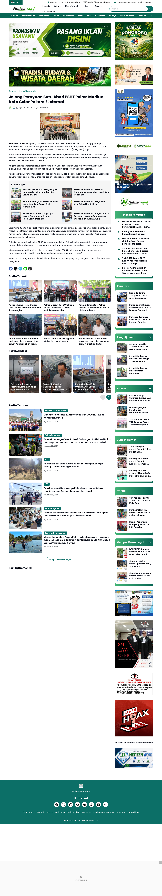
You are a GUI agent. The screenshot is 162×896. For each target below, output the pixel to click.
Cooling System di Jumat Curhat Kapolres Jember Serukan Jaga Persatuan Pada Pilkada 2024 (138, 461)
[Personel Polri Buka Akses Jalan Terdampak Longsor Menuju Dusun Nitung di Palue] (25, 469)
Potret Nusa (121, 812)
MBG (89, 15)
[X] (15, 268)
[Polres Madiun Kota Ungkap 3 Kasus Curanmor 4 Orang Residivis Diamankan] (16, 217)
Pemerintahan (28, 15)
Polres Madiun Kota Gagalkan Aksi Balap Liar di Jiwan (89, 203)
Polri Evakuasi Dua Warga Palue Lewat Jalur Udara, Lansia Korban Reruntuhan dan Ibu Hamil (73, 490)
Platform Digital (73, 812)
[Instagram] (70, 804)
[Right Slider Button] (150, 15)
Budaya (14, 15)
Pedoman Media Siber (55, 812)
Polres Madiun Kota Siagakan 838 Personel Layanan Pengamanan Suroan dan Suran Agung (91, 216)
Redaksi (40, 812)
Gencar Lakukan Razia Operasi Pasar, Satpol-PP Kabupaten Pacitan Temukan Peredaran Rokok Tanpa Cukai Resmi (140, 564)
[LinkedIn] (98, 804)
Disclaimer (87, 812)
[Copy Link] (30, 268)
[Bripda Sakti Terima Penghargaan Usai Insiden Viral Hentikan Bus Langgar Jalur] (16, 193)
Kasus (80, 15)
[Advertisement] (81, 878)
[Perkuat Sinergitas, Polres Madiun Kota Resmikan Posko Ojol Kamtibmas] (16, 205)
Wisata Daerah (127, 15)
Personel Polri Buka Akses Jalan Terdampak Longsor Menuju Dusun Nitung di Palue (74, 465)
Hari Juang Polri (52, 508)
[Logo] (81, 786)
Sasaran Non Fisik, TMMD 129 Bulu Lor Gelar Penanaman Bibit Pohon (138, 347)
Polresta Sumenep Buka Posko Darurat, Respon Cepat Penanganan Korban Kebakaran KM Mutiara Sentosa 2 (140, 320)
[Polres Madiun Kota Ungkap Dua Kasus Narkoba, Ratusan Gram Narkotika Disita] (94, 325)
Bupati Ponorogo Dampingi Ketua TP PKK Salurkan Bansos (139, 525)
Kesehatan (100, 15)
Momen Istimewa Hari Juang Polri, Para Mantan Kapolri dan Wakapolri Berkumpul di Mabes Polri (76, 514)
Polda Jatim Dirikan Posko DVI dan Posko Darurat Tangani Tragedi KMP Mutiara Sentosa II (140, 308)
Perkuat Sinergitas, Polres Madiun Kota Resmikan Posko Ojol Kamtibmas (40, 204)
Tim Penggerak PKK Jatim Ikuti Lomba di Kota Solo (139, 501)
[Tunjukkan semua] (149, 286)
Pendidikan (44, 15)
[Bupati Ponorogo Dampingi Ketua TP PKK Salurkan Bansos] (122, 526)
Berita (56, 6)
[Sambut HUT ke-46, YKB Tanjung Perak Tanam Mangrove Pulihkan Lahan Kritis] (122, 423)
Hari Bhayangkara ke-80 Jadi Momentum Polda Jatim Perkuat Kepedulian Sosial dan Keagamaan (138, 410)
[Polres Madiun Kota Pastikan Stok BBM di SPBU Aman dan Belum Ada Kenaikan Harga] (25, 325)
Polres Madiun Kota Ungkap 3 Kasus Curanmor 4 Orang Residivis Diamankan (38, 216)
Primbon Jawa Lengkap (104, 812)
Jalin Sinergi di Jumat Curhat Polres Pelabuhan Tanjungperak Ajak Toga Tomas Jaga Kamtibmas (140, 449)
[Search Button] (150, 8)
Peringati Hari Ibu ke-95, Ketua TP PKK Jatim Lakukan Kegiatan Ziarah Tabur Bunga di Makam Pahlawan (139, 513)
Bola (86, 6)
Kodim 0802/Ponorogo (55, 410)
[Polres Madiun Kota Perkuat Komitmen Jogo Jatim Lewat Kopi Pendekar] (67, 193)
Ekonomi (142, 15)
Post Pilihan (47, 11)
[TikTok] (91, 804)
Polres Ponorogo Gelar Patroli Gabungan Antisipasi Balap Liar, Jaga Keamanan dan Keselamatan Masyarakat (77, 441)
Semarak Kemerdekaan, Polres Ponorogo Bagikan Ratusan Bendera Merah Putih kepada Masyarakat (135, 251)
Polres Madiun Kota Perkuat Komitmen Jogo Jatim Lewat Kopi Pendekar (91, 192)
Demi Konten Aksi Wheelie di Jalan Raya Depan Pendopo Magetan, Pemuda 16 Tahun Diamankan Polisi (135, 241)
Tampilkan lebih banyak (60, 559)
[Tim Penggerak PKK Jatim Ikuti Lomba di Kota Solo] (122, 502)
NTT (46, 459)
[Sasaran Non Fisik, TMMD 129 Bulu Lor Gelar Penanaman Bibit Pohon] (122, 348)
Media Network (71, 6)
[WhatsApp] (25, 268)
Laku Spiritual (133, 812)
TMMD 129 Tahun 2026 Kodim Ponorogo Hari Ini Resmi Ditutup (134, 261)
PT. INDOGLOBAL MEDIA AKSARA (84, 820)
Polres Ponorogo (52, 435)
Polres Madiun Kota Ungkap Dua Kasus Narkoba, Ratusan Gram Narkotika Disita (93, 341)
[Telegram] (20, 268)
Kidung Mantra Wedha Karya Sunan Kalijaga (133, 233)
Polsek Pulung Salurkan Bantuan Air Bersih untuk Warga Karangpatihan (134, 271)
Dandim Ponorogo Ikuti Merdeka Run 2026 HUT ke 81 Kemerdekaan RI (39, 2)
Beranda (46, 6)
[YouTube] (77, 804)
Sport (97, 6)
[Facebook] (11, 268)
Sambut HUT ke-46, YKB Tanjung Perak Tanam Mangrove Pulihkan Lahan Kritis (140, 422)
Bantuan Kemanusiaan (55, 533)
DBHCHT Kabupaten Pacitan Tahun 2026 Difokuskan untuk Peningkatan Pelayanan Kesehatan (139, 552)
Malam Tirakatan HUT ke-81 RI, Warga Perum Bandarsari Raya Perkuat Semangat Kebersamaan (136, 224)
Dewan (56, 15)
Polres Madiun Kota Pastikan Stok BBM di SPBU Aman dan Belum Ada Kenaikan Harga (23, 341)
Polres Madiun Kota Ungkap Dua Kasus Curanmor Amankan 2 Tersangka (25, 308)
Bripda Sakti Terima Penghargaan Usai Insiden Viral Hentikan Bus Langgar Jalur (40, 192)
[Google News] (84, 804)
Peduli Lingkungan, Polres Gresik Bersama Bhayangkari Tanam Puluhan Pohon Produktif (139, 371)
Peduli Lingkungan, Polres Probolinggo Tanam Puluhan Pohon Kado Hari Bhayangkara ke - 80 (139, 359)
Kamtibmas (68, 15)
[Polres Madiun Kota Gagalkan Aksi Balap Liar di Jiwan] (67, 205)
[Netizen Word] (24, 9)
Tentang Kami (29, 812)
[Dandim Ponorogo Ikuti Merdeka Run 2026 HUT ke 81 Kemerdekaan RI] (25, 420)
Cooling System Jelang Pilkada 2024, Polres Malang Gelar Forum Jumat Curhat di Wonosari (140, 473)
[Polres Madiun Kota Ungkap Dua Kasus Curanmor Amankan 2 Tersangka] (25, 291)
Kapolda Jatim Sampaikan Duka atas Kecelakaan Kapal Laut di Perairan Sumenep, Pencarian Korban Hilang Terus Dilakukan (139, 296)
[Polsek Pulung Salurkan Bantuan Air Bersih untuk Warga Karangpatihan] (122, 399)
